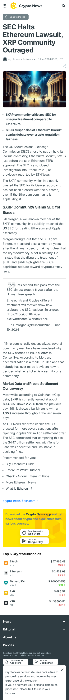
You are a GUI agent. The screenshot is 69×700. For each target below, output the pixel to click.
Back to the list (17, 16)
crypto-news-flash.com (19, 501)
